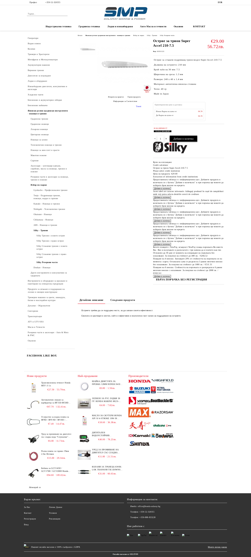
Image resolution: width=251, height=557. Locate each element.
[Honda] (139, 381)
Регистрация (30, 519)
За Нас (27, 507)
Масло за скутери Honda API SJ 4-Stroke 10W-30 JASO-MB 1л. (107, 417)
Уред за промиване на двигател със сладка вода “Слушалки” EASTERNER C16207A (56, 435)
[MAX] (139, 412)
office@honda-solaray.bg (149, 506)
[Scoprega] (139, 401)
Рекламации (54, 519)
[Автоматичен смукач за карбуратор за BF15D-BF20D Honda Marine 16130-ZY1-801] (33, 405)
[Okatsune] (162, 426)
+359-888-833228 (147, 517)
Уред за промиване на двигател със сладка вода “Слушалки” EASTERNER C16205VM (105, 451)
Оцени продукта (134, 97)
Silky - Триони (152, 35)
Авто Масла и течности (153, 26)
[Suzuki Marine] (139, 390)
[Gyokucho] (162, 413)
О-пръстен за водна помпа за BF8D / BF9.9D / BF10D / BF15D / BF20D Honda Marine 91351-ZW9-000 (55, 418)
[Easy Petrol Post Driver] (162, 390)
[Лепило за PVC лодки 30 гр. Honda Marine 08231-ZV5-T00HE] (84, 403)
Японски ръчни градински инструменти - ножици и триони (107, 35)
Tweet (138, 106)
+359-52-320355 (52, 2)
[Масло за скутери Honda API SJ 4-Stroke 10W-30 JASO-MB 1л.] (84, 420)
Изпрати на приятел (116, 97)
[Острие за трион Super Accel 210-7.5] (124, 91)
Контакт (28, 513)
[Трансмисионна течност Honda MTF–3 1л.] (33, 387)
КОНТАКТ (199, 26)
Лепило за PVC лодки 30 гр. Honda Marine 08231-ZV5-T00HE (106, 400)
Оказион (178, 26)
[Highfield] (162, 381)
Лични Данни (55, 507)
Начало (80, 35)
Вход (26, 525)
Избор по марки (138, 35)
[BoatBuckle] (162, 401)
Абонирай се (35, 487)
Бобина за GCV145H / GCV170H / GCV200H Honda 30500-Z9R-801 (54, 470)
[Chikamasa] (162, 436)
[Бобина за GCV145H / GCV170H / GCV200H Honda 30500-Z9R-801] (33, 473)
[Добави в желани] (222, 131)
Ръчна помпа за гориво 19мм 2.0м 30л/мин (55, 452)
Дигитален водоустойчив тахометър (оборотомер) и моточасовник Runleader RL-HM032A (107, 434)
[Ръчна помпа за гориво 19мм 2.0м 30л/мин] (33, 456)
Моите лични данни (217, 547)
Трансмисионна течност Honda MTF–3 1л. (55, 384)
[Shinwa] (139, 444)
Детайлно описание (91, 299)
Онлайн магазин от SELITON (125, 554)
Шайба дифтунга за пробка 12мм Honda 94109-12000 (107, 383)
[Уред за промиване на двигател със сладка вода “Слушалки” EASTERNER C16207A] (33, 439)
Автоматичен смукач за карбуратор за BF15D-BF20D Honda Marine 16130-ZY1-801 (55, 401)
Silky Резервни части (167, 35)
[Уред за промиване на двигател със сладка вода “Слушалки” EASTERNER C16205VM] (84, 454)
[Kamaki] (139, 436)
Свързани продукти (122, 299)
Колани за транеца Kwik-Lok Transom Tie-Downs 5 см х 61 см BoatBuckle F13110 (107, 468)
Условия (53, 513)
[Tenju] (139, 426)
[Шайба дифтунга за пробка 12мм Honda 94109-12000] (84, 386)
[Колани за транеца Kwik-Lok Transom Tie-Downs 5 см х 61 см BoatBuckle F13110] (84, 471)
